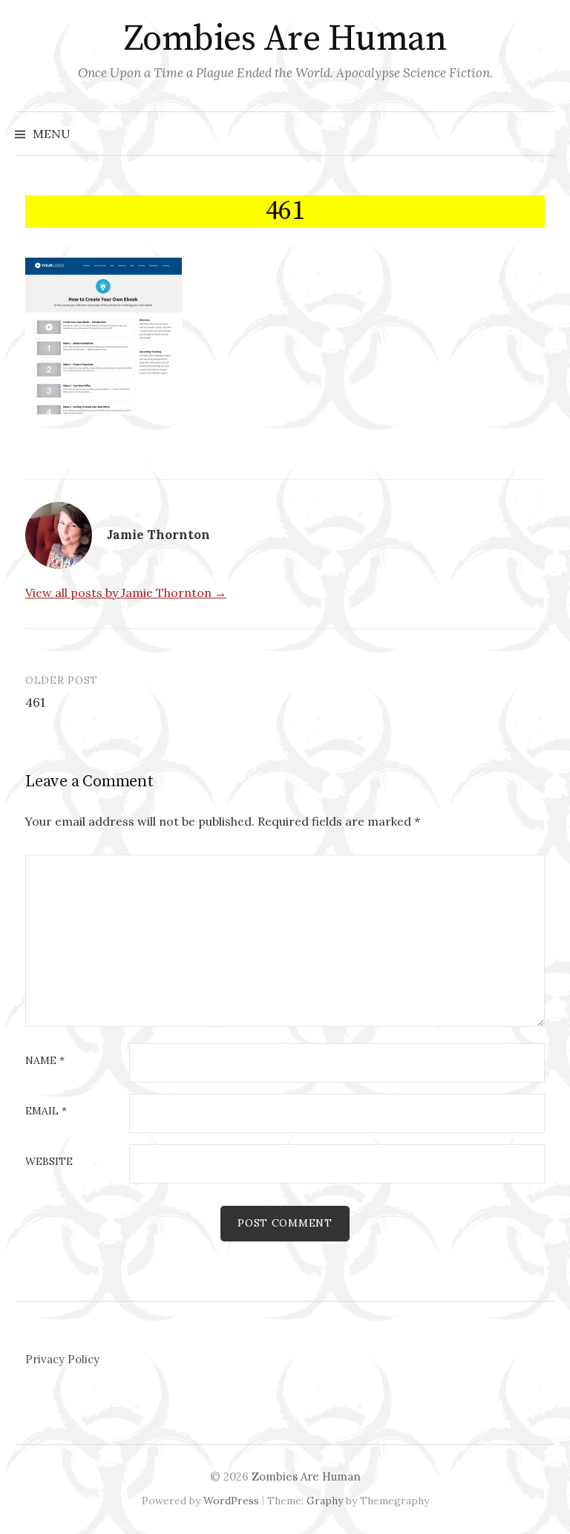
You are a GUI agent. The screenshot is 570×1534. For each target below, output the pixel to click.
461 (35, 702)
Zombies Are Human (285, 39)
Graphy (325, 1500)
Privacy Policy (62, 1359)
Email (46, 1111)
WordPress (231, 1500)
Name (45, 1061)
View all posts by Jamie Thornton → (125, 592)
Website (49, 1162)
